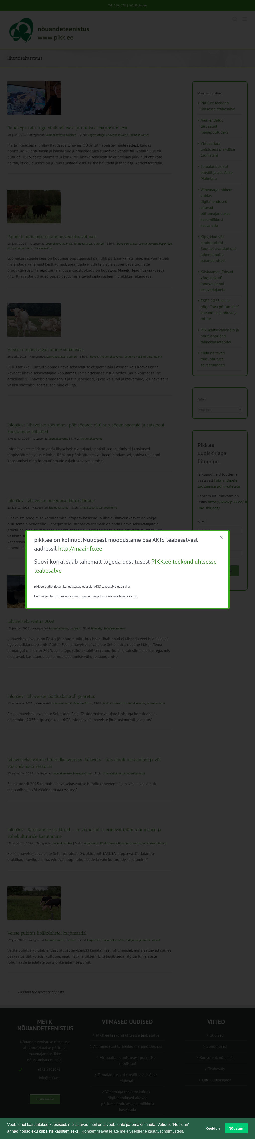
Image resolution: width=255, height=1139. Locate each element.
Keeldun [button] (213, 1128)
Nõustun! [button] (237, 1128)
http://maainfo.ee (80, 548)
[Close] (221, 537)
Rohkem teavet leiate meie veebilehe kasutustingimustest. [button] (132, 1131)
